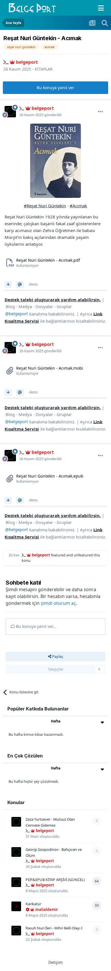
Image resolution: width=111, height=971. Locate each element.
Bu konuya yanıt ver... (35, 626)
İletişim (55, 962)
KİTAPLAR (44, 69)
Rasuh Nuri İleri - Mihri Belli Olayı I (54, 928)
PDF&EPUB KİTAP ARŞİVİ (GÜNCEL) (55, 879)
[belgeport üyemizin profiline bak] (10, 111)
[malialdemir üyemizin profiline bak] (16, 906)
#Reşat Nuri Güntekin (45, 205)
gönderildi (40, 114)
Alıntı (33, 284)
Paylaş (57, 656)
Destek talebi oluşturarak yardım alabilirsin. (53, 299)
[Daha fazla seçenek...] (100, 111)
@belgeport (16, 313)
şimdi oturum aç (58, 603)
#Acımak (78, 205)
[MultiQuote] (8, 284)
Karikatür (33, 903)
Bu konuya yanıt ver (55, 87)
